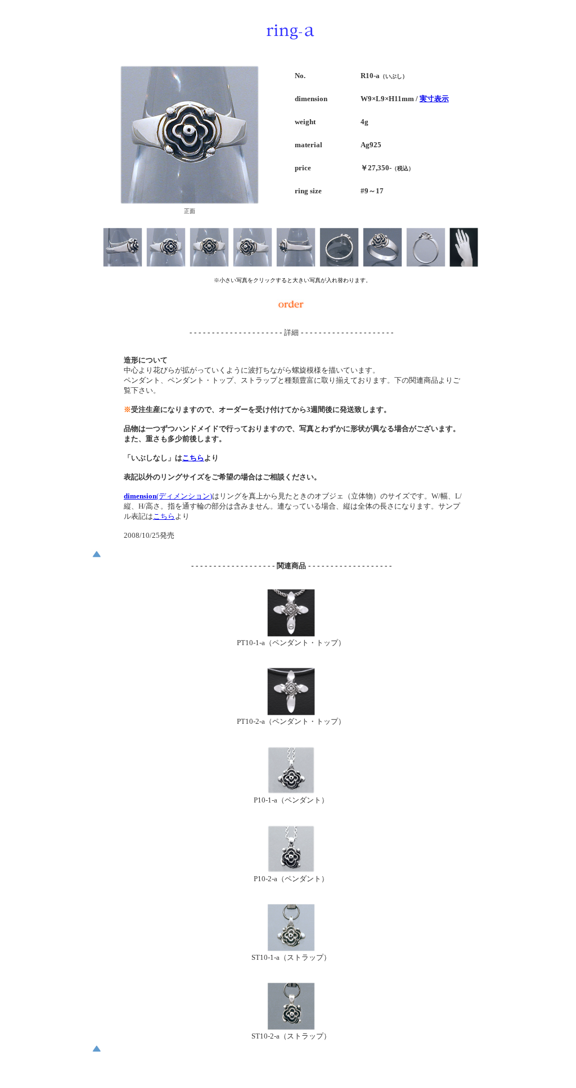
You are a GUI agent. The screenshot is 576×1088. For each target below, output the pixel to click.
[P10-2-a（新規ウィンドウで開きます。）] (291, 869)
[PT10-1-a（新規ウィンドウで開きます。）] (291, 633)
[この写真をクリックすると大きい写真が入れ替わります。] (122, 264)
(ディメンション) (168, 496)
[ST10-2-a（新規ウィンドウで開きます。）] (291, 1027)
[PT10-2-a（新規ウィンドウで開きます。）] (291, 712)
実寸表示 (434, 98)
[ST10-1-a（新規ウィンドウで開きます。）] (291, 948)
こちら (193, 458)
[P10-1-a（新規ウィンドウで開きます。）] (291, 791)
